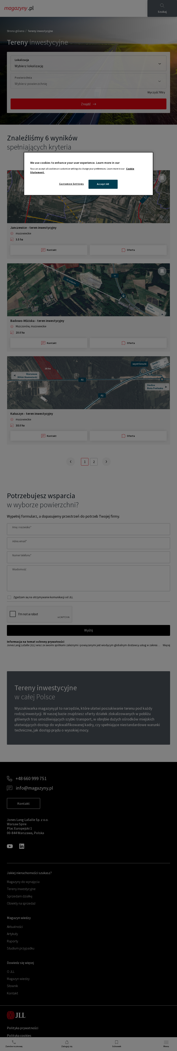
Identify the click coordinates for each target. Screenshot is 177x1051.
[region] (88, 174)
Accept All (103, 184)
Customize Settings (71, 183)
